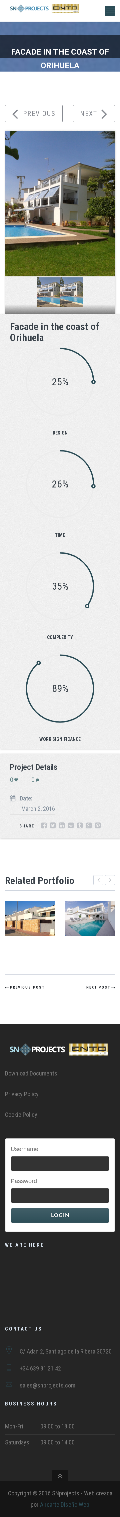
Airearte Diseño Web (64, 1504)
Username (24, 1149)
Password (24, 1181)
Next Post (98, 987)
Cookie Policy (21, 1114)
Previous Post (27, 987)
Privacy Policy (22, 1093)
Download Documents (31, 1073)
